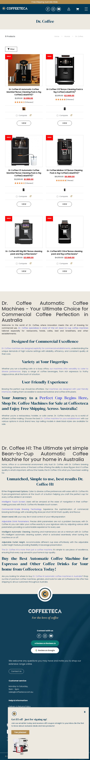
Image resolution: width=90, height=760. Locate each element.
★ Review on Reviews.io (45, 643)
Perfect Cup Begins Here (63, 398)
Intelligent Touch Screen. (14, 501)
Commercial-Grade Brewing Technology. (22, 509)
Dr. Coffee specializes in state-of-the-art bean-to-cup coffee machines (53, 328)
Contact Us (16, 671)
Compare (22, 115)
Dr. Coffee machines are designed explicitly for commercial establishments (36, 348)
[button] (24, 102)
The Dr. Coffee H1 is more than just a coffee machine (27, 549)
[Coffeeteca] (15, 9)
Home (56, 36)
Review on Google (46, 650)
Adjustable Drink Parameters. (15, 521)
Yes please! (20, 732)
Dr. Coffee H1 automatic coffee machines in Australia (57, 576)
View (24, 123)
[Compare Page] (30, 115)
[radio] (24, 108)
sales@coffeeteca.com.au (21, 692)
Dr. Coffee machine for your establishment (60, 418)
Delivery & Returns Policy (20, 706)
